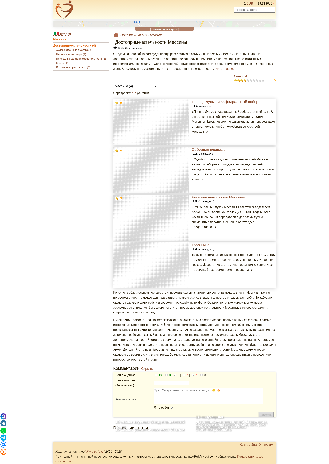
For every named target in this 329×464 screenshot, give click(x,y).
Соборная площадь (208, 149)
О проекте (266, 445)
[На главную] (64, 9)
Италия (127, 35)
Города (142, 35)
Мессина (59, 39)
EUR (250, 3)
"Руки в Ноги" (95, 451)
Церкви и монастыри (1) (71, 54)
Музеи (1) (62, 63)
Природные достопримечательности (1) (81, 58)
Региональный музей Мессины (218, 197)
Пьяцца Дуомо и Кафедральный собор (225, 102)
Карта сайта (248, 445)
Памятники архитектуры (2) (73, 67)
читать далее (225, 68)
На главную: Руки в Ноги (116, 35)
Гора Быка (200, 245)
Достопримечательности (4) (74, 45)
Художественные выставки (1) (74, 49)
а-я (134, 93)
